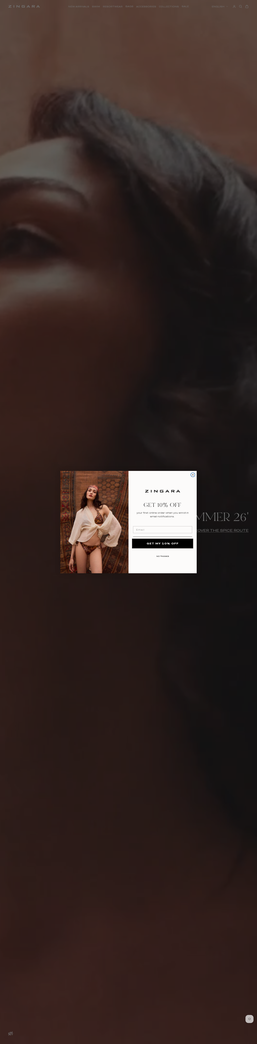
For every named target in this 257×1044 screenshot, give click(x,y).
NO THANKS (162, 555)
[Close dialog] (193, 475)
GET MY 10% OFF (163, 543)
